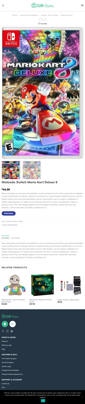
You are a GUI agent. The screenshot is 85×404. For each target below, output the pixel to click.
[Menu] (3, 5)
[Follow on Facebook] (3, 331)
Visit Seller (9, 213)
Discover (5, 341)
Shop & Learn (9, 337)
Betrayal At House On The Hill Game (41, 301)
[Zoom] (4, 156)
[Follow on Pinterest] (12, 331)
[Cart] (82, 5)
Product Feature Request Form (12, 374)
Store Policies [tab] (15, 238)
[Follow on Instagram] (7, 331)
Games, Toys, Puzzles (50, 15)
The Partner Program (9, 358)
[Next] (79, 93)
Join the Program (8, 362)
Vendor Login (6, 366)
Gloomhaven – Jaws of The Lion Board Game (13, 301)
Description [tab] (6, 238)
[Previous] (6, 93)
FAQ (3, 387)
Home (14, 15)
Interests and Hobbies (29, 15)
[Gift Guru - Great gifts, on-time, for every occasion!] (42, 5)
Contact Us (5, 383)
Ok (43, 401)
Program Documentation (10, 370)
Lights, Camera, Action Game (68, 300)
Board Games (67, 15)
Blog (3, 349)
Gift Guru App (6, 345)
